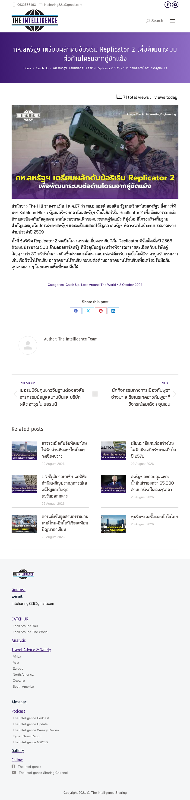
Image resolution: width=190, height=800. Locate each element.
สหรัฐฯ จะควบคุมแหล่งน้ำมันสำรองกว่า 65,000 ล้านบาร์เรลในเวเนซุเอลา (152, 483)
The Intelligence (29, 767)
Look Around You (25, 626)
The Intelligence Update (30, 724)
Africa (17, 656)
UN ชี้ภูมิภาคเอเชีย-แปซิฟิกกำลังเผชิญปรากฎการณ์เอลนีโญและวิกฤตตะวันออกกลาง (64, 486)
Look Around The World (98, 285)
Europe (18, 668)
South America (23, 686)
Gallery (18, 751)
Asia (16, 662)
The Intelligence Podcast (31, 718)
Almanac (19, 702)
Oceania (19, 680)
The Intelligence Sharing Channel (43, 773)
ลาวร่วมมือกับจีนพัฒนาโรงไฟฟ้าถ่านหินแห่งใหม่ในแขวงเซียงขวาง (64, 450)
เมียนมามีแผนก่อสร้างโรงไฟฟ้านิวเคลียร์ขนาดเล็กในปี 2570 (153, 450)
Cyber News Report (27, 736)
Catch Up (72, 285)
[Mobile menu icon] (173, 21)
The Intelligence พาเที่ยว (30, 742)
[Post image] (24, 450)
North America (23, 674)
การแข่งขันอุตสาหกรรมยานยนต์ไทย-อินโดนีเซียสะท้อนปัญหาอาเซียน (65, 523)
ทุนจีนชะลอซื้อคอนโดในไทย (154, 517)
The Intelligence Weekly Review (36, 730)
